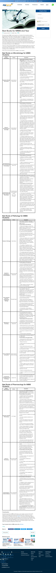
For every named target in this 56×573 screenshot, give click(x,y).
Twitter (23, 529)
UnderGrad (19, 4)
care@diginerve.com (6, 567)
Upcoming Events (34, 556)
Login (32, 559)
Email (30, 529)
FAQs (40, 556)
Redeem (32, 553)
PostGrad (27, 4)
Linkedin (17, 529)
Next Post (32, 532)
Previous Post (5, 532)
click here (21, 524)
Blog (4, 526)
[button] (8, 547)
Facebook (11, 529)
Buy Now (40, 1)
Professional (34, 4)
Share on (4, 529)
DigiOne (18, 516)
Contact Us (47, 553)
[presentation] (32, 536)
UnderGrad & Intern (24, 553)
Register (32, 558)
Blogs (47, 4)
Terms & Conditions (48, 556)
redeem (42, 4)
